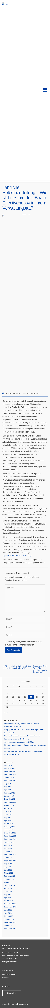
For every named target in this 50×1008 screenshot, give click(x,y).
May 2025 (8, 787)
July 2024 (7, 811)
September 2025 (10, 780)
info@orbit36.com (9, 962)
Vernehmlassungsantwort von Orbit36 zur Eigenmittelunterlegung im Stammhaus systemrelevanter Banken (25, 745)
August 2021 (8, 888)
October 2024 (9, 805)
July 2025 (7, 784)
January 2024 (9, 830)
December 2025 (10, 771)
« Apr (6, 713)
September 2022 (10, 861)
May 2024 (8, 818)
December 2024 (10, 799)
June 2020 (8, 910)
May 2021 (8, 895)
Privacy (5, 978)
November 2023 (10, 836)
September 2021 (10, 885)
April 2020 (8, 913)
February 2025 (9, 793)
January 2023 (9, 851)
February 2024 (9, 827)
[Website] (25, 636)
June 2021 (8, 891)
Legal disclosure (9, 975)
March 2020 (8, 916)
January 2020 (9, 919)
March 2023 (8, 848)
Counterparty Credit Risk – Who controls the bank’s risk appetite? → (40, 667)
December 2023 (10, 833)
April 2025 (8, 790)
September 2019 (10, 928)
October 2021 (9, 882)
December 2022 (10, 854)
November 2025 (10, 774)
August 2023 (8, 842)
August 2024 (8, 808)
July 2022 (7, 867)
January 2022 (9, 879)
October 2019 (9, 925)
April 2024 (8, 821)
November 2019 (10, 922)
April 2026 (8, 765)
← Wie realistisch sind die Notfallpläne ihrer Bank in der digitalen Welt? (17, 667)
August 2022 (8, 864)
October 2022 (9, 857)
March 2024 (8, 824)
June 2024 (8, 814)
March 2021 (8, 901)
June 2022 (8, 870)
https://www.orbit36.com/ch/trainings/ (17, 556)
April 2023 (8, 845)
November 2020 (10, 904)
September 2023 (10, 839)
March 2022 (8, 873)
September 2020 (10, 907)
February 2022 (9, 876)
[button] (11, 993)
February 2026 (9, 768)
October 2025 (9, 777)
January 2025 (9, 796)
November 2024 (10, 802)
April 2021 (8, 898)
